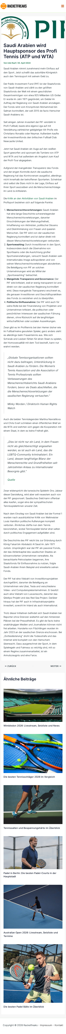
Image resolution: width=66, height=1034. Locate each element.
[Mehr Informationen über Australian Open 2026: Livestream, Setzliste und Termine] (33, 906)
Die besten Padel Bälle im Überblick (24, 1006)
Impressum (46, 1025)
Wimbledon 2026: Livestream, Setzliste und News (32, 725)
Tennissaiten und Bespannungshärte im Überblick (32, 828)
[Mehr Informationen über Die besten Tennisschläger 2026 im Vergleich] (33, 753)
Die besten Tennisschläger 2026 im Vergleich (29, 776)
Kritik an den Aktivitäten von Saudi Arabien (31, 198)
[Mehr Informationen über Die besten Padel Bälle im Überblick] (33, 973)
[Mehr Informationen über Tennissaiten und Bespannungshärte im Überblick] (33, 804)
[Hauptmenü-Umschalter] (62, 6)
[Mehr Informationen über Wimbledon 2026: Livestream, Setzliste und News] (33, 705)
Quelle (11, 479)
